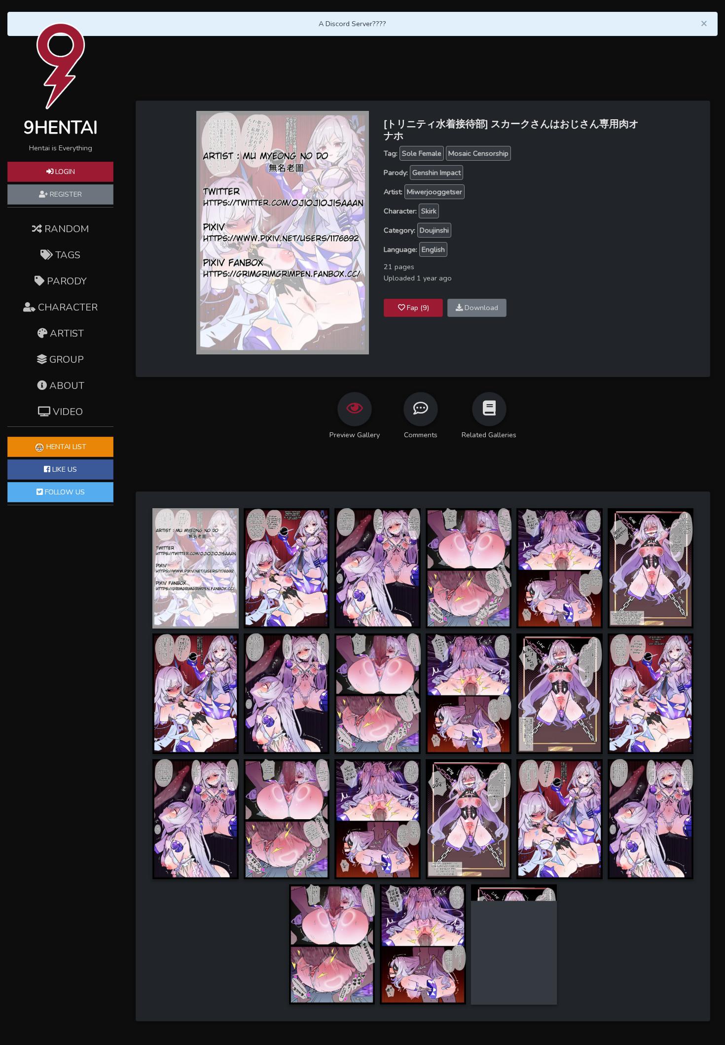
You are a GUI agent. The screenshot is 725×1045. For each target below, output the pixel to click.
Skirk (428, 211)
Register (65, 194)
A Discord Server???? (352, 24)
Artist (65, 333)
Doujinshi (434, 230)
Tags (66, 255)
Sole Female (421, 153)
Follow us (64, 492)
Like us (63, 469)
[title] (195, 568)
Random (65, 229)
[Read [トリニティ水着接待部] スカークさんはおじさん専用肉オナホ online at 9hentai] (282, 232)
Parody (65, 281)
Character (67, 307)
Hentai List (65, 447)
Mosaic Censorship (478, 153)
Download (480, 308)
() (418, 308)
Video (66, 411)
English (433, 249)
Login (64, 171)
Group (65, 359)
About (65, 385)
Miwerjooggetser (434, 192)
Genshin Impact (436, 172)
